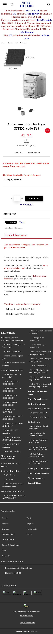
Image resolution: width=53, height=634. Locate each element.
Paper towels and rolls (39, 417)
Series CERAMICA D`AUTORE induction (11, 438)
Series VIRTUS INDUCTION (9, 403)
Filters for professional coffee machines (12, 485)
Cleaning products (36, 478)
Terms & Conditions (10, 545)
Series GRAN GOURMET (8, 410)
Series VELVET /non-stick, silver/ (12, 424)
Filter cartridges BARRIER (37, 346)
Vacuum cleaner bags (12, 352)
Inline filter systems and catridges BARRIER (40, 353)
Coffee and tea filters (10, 471)
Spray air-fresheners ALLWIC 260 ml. (38, 462)
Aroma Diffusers (35, 483)
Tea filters (8, 479)
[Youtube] (5, 578)
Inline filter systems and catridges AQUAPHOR (40, 385)
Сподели (12, 222)
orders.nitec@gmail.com (21, 568)
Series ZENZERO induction (10, 445)
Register (29, 524)
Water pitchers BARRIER (37, 339)
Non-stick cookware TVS (12, 370)
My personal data (27, 623)
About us (6, 556)
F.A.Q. (29, 518)
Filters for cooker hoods (38, 399)
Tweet (21, 222)
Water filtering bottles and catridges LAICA (39, 371)
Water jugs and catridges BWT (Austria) (40, 360)
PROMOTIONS (8, 333)
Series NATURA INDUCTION (10, 396)
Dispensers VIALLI (38, 413)
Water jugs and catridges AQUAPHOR (40, 378)
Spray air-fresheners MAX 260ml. (38, 441)
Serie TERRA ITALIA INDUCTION (12, 417)
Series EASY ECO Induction (10, 431)
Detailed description (16, 235)
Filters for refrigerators (38, 473)
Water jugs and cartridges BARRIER (40, 332)
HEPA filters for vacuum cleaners (13, 364)
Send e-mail (31, 529)
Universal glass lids (12, 451)
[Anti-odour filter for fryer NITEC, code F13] (26, 102)
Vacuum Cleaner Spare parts (12, 357)
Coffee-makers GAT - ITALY (10, 465)
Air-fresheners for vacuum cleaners (37, 434)
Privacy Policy (8, 540)
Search (29, 534)
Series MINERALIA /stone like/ (11, 375)
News (4, 550)
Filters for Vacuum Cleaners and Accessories (12, 339)
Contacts (5, 529)
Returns (5, 524)
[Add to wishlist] (48, 191)
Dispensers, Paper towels (38, 409)
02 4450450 (16, 573)
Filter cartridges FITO (39, 366)
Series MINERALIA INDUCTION (11, 389)
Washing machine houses (39, 468)
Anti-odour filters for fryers (17, 43)
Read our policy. (26, 616)
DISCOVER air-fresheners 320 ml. (37, 455)
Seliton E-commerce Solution (26, 631)
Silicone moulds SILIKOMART (8, 457)
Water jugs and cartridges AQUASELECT (13, 496)
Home (3, 43)
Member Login (8, 534)
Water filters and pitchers (12, 491)
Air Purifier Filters (36, 404)
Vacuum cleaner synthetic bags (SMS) (13, 346)
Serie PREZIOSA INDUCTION (10, 382)
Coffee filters (9, 475)
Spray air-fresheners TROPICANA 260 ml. (38, 448)
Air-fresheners (34, 422)
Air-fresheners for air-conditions (39, 427)
